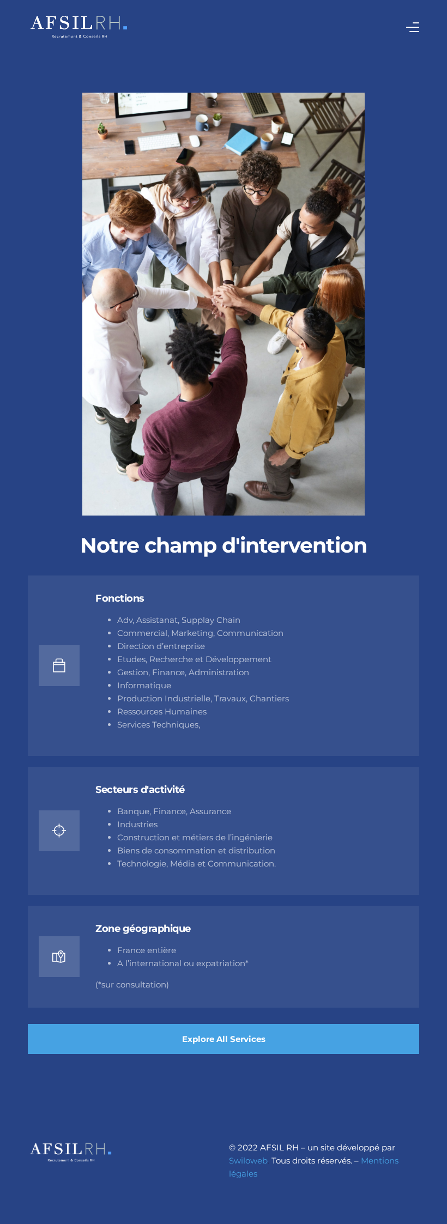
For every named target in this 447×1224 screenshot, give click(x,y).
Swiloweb (248, 1160)
